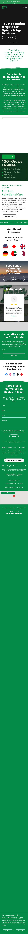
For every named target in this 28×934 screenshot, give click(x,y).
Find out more (9, 216)
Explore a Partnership (14, 278)
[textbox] (14, 350)
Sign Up (14, 355)
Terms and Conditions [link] (14, 513)
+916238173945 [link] (16, 475)
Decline (7, 930)
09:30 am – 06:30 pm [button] (16, 483)
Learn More (9, 37)
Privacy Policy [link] (14, 511)
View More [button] (14, 316)
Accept (20, 930)
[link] (4, 7)
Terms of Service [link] (15, 442)
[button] (26, 7)
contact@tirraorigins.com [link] (15, 474)
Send (14, 436)
